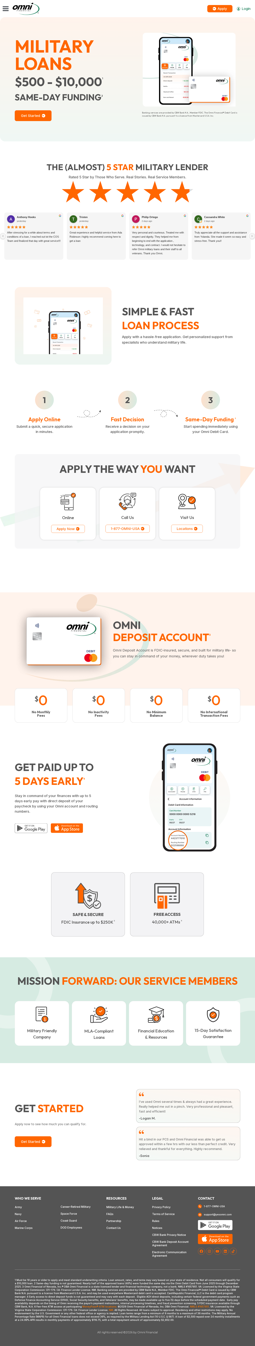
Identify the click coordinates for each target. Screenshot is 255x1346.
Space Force (69, 1213)
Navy (18, 1214)
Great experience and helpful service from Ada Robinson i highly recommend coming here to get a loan (96, 236)
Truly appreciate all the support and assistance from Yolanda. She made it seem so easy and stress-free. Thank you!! (220, 236)
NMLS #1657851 (199, 1306)
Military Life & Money (120, 1207)
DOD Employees (71, 1227)
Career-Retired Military (76, 1206)
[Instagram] (209, 1251)
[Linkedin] (225, 1251)
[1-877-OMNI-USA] (200, 1206)
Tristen (83, 217)
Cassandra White (214, 217)
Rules (155, 1221)
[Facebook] (201, 1251)
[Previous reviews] (3, 236)
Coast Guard (69, 1220)
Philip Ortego (150, 217)
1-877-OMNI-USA (214, 1206)
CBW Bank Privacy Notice (169, 1235)
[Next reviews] (252, 236)
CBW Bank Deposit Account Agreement (170, 1243)
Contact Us (113, 1228)
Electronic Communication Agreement (169, 1253)
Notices (157, 1228)
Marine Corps (23, 1228)
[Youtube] (217, 1251)
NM (111, 1310)
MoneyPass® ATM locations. (99, 1306)
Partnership (113, 1221)
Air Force (21, 1221)
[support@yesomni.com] (200, 1215)
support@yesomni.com (218, 1214)
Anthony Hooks (26, 217)
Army (18, 1207)
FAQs (109, 1214)
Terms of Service (163, 1214)
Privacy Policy (161, 1207)
